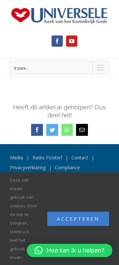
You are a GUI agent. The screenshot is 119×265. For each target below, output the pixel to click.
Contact (79, 157)
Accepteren (78, 219)
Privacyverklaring (28, 167)
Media (16, 157)
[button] (69, 250)
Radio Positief (47, 157)
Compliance (67, 167)
